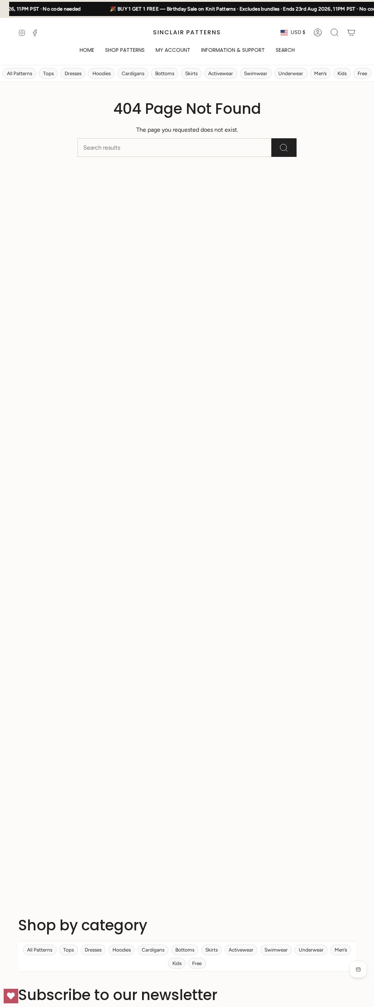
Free (362, 73)
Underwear (290, 73)
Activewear (220, 73)
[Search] (284, 147)
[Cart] (351, 32)
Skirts (191, 73)
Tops (48, 73)
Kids (342, 73)
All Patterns (19, 73)
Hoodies (101, 73)
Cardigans (133, 73)
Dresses (73, 73)
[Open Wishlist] (11, 996)
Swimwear (255, 73)
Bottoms (164, 73)
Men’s (320, 73)
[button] (125, 50)
